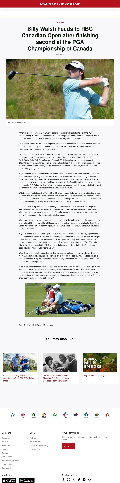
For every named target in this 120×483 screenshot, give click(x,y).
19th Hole (60, 22)
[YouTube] (89, 479)
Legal (32, 432)
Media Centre (7, 457)
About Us (5, 442)
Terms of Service (36, 442)
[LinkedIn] (84, 479)
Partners (5, 449)
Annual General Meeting (39, 445)
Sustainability (6, 468)
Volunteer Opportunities (10, 460)
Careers (5, 453)
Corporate (6, 432)
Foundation (6, 445)
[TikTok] (79, 479)
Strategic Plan (35, 449)
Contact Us (6, 438)
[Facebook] (63, 479)
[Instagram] (68, 479)
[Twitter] (73, 479)
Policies (33, 438)
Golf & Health (7, 464)
